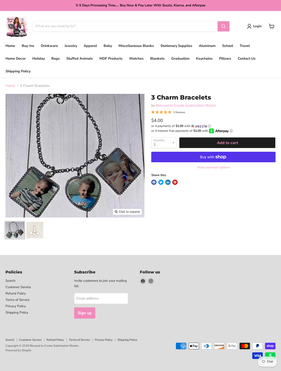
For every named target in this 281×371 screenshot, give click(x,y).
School (227, 45)
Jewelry (71, 45)
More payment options (213, 167)
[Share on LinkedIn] (168, 182)
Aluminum (207, 45)
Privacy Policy (15, 306)
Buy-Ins (28, 45)
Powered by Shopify (18, 350)
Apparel (90, 45)
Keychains (204, 58)
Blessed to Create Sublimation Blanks (186, 105)
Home (10, 45)
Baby (108, 45)
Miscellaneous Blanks (136, 45)
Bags (55, 58)
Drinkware (49, 45)
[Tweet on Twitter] (161, 182)
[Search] (223, 26)
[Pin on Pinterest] (175, 182)
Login (257, 26)
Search (10, 280)
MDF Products (110, 58)
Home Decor (15, 58)
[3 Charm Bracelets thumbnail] (15, 230)
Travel (245, 45)
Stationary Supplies (176, 45)
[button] (213, 126)
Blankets (157, 58)
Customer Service (18, 287)
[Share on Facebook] (154, 182)
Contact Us (247, 58)
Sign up (85, 313)
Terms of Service (17, 300)
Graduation (180, 58)
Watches (136, 58)
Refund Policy (15, 293)
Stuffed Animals (79, 58)
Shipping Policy (18, 71)
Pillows (225, 58)
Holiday (38, 58)
